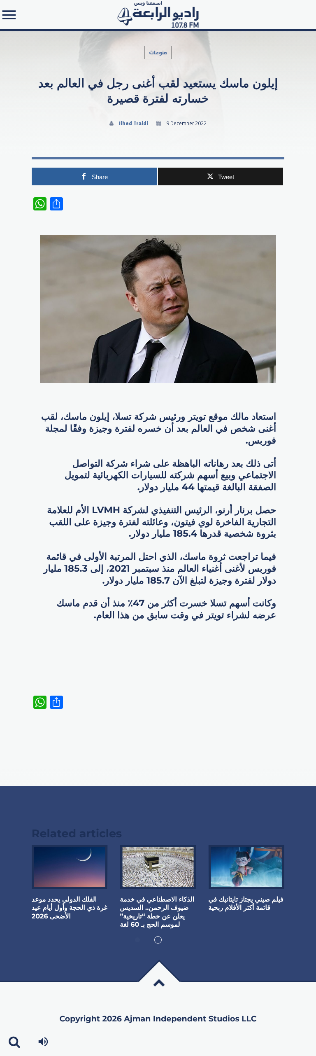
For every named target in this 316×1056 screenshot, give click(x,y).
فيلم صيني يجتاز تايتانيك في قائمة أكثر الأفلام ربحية (245, 904)
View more (70, 867)
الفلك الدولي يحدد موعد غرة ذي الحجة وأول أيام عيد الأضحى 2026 (69, 908)
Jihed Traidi (133, 123)
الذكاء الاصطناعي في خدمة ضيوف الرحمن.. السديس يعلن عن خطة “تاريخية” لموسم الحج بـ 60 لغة (157, 912)
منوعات (158, 52)
